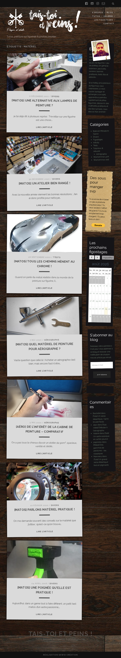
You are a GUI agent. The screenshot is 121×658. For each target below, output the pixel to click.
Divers (55, 96)
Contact (108, 23)
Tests (56, 257)
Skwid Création (68, 655)
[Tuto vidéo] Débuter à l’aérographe (100, 427)
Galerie (108, 16)
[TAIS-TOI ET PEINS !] (44, 31)
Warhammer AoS (101, 159)
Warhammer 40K (101, 157)
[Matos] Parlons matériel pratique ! (44, 510)
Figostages (98, 139)
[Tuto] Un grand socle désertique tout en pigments (101, 462)
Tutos (96, 16)
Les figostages (103, 20)
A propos (97, 12)
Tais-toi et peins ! (60, 633)
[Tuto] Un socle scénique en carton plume (101, 436)
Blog (110, 12)
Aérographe (51, 340)
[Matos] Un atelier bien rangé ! (44, 183)
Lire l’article (44, 127)
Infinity (96, 142)
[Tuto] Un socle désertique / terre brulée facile (100, 419)
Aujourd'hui (108, 257)
